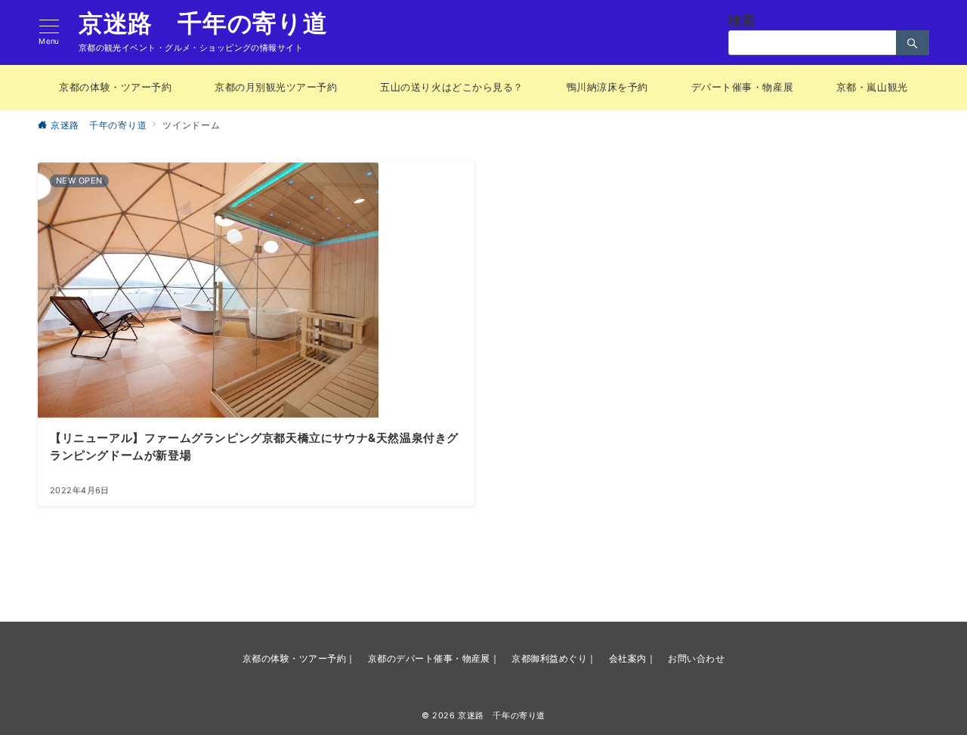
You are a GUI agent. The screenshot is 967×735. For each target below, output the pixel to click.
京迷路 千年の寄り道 (203, 23)
